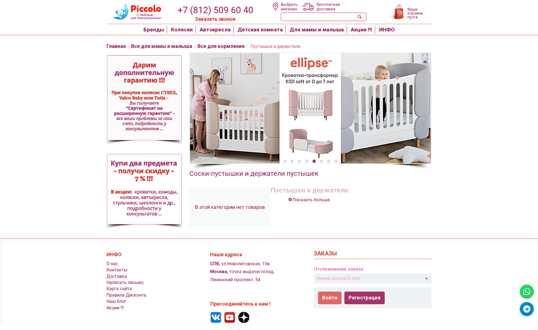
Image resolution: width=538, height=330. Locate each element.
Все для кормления (221, 46)
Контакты (116, 270)
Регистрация (365, 298)
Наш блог (116, 301)
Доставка (116, 276)
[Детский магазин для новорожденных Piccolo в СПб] (133, 11)
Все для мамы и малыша (161, 46)
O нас (112, 263)
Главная (116, 46)
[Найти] (359, 16)
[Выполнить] (426, 278)
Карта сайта (119, 288)
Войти (329, 298)
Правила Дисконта (126, 295)
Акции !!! (115, 307)
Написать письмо (124, 282)
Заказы (325, 253)
